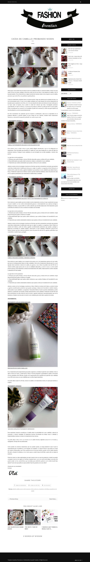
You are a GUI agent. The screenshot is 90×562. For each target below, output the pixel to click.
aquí (37, 459)
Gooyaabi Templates (34, 560)
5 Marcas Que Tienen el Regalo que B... (50, 528)
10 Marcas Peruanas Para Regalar (74, 72)
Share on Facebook (21, 485)
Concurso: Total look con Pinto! (74, 102)
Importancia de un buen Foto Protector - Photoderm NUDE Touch (75, 80)
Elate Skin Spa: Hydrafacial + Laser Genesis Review (74, 49)
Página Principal (12, 1)
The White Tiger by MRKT (31, 528)
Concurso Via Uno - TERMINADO (74, 123)
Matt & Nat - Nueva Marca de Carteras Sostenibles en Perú (75, 57)
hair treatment (27, 489)
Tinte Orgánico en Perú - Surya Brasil (75, 64)
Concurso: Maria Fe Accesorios (74, 138)
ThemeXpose (20, 560)
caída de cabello (16, 489)
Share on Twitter (35, 485)
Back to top (78, 560)
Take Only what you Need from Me (74, 145)
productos (36, 489)
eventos (22, 489)
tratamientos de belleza (44, 489)
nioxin (32, 489)
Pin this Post (47, 485)
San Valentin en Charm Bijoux (15, 528)
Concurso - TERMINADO (72, 113)
